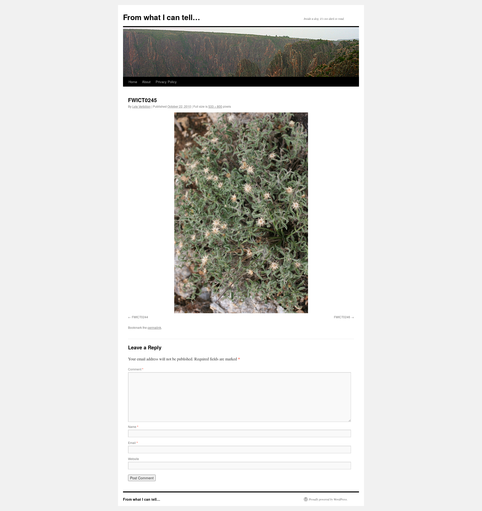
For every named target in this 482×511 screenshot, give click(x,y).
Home (133, 81)
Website (133, 459)
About (146, 81)
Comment (135, 369)
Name (133, 426)
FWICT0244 (140, 317)
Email (133, 442)
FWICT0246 (342, 317)
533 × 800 (215, 106)
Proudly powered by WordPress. (328, 499)
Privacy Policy (166, 81)
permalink (154, 327)
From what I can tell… (161, 17)
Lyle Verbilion (141, 106)
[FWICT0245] (241, 212)
